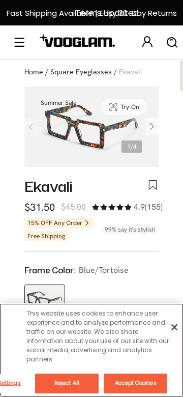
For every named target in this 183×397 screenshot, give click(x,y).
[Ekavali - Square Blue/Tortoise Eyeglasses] (45, 300)
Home (33, 71)
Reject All (66, 383)
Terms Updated (106, 13)
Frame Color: (49, 270)
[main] (91, 350)
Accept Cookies (135, 383)
